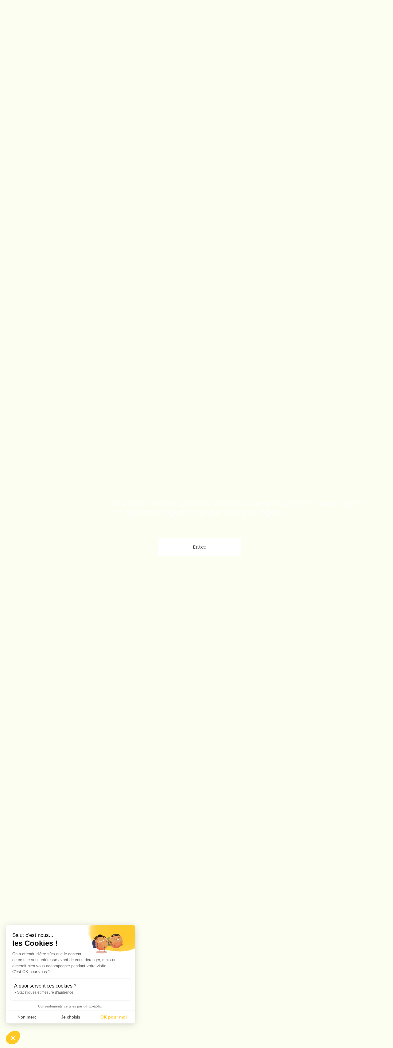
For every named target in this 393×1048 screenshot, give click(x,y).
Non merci (27, 1017)
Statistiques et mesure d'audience (45, 992)
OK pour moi (113, 1017)
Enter (200, 547)
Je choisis (70, 1017)
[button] (13, 1037)
